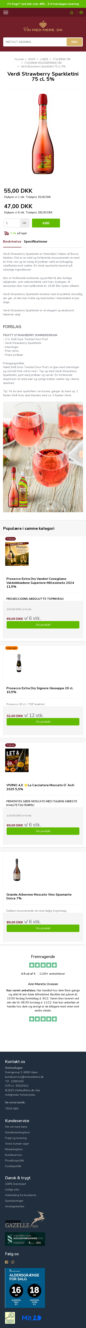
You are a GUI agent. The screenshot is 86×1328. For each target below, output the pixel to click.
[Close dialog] (84, 646)
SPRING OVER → (64, 685)
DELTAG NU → (64, 679)
